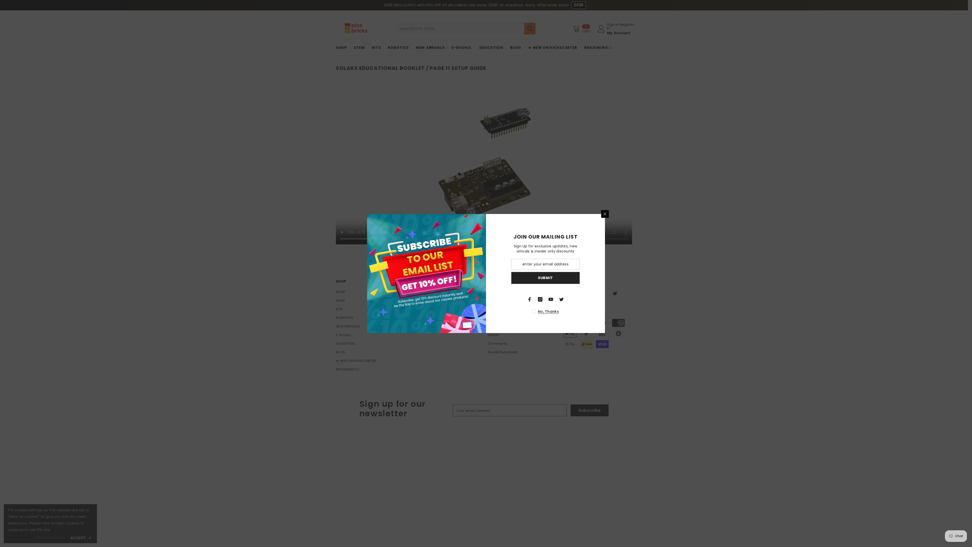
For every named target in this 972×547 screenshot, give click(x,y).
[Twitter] (561, 299)
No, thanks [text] (548, 311)
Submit (545, 277)
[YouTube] (550, 299)
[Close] (605, 214)
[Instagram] (540, 299)
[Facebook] (529, 299)
